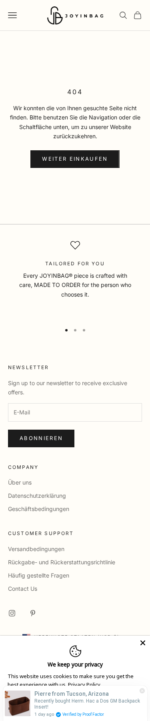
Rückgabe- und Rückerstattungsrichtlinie (61, 562)
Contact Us (22, 588)
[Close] (143, 643)
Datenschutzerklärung (37, 495)
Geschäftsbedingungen (38, 508)
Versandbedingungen (36, 548)
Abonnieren (41, 438)
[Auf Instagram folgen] (12, 613)
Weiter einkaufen (75, 159)
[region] (75, 278)
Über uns (20, 482)
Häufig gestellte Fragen (38, 575)
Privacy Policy (84, 684)
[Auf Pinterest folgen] (33, 613)
